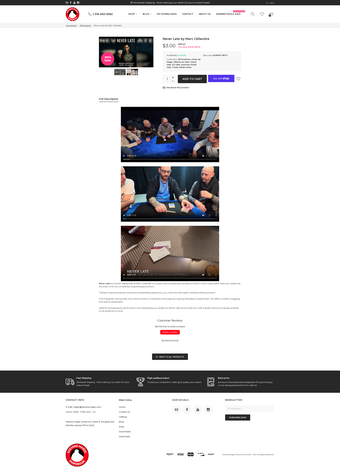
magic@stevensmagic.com (87, 407)
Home (122, 407)
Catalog (123, 417)
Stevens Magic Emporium (233, 454)
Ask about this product (177, 87)
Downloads (125, 431)
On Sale (176, 64)
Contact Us (124, 412)
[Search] (253, 14)
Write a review (170, 332)
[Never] (120, 72)
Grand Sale (124, 436)
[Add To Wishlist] (238, 79)
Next (148, 52)
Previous (103, 52)
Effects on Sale (181, 62)
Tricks (175, 67)
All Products (85, 25)
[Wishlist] (262, 14)
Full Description (108, 99)
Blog (121, 421)
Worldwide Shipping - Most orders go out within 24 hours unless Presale (171, 2)
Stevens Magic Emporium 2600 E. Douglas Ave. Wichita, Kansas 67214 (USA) (90, 423)
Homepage (71, 25)
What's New (185, 67)
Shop (121, 426)
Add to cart (192, 78)
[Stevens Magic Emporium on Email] (67, 2)
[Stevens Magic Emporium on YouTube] (74, 2)
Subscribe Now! (237, 417)
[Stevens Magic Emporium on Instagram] (78, 2)
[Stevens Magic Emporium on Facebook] (71, 2)
